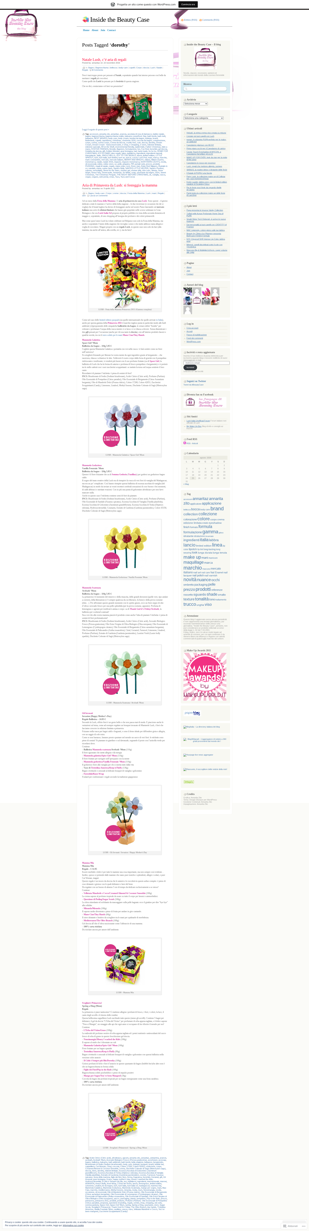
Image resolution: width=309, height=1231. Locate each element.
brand (155, 138)
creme (116, 193)
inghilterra (131, 153)
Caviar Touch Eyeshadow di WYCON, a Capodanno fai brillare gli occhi (204, 153)
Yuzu (117, 177)
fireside (112, 149)
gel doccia (162, 149)
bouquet (144, 1164)
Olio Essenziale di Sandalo (136, 1196)
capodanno (106, 140)
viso (208, 604)
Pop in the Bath (153, 1198)
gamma (210, 531)
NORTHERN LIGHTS (150, 162)
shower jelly (136, 170)
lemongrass (144, 1183)
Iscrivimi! (190, 367)
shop (142, 1203)
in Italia (159, 320)
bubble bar (159, 1164)
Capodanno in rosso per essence (201, 163)
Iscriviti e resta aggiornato (201, 352)
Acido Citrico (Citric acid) (100, 1158)
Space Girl (104, 1205)
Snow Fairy (96, 172)
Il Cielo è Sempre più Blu (112, 1181)
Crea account (192, 328)
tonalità (202, 599)
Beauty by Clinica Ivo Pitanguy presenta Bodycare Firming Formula (204, 234)
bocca (195, 509)
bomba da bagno (137, 138)
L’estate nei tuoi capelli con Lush (200, 136)
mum (140, 1190)
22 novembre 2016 (112, 63)
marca (156, 157)
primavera (89, 1201)
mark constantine (92, 160)
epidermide (139, 147)
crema (94, 142)
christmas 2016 (129, 140)
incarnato (209, 536)
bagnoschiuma (98, 136)
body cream (123, 138)
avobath (88, 1160)
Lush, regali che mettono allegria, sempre (204, 166)
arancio (163, 1158)
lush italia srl (132, 1186)
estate (205, 523)
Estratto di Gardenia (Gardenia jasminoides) (120, 1175)
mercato (105, 160)
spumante (148, 1205)
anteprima (154, 1158)
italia (99, 155)
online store (108, 164)
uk (150, 175)
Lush (153, 68)
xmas (111, 177)
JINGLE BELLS (108, 155)
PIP (132, 164)
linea (217, 545)
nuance (204, 579)
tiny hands (151, 1207)
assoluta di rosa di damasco (139, 134)
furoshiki (153, 149)
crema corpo (103, 142)
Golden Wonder (112, 151)
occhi (215, 580)
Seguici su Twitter (196, 381)
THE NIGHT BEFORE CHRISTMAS (132, 175)
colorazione (190, 519)
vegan (88, 177)
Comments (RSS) (210, 20)
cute (139, 142)
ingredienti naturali (154, 153)
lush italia (103, 157)
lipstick (193, 549)
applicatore (195, 503)
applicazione (211, 503)
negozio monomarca (131, 162)
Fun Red (145, 149)
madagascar (144, 1186)
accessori (94, 134)
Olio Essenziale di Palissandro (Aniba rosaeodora (124, 1195)
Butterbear (89, 140)
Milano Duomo (157, 160)
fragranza (137, 1177)
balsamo (103, 1162)
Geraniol (155, 1177)
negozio (117, 162)
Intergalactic (90, 155)
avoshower (152, 1160)
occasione (89, 1192)
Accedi (189, 331)
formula (205, 526)
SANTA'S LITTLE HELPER (136, 168)
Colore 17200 (126, 1166)
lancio (139, 155)
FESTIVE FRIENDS (99, 149)
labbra (214, 540)
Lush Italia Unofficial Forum (198, 421)
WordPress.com (194, 341)
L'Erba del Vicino (124, 1183)
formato (194, 527)
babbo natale (158, 134)
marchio (163, 157)
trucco (189, 604)
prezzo (149, 164)
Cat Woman (101, 1166)
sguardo (199, 594)
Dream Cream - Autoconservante (106, 145)
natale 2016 (108, 162)
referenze (216, 589)
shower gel (125, 170)
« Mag (186, 484)
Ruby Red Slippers (149, 166)
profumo (120, 1201)
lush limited (112, 157)
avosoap (162, 1160)
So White (126, 172)
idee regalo (116, 153)
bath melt (161, 136)
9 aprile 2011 (109, 188)
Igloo (124, 153)
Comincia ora (188, 4)
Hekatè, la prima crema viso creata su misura (206, 133)
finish (186, 527)
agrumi (125, 1158)
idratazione (199, 536)
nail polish (198, 575)
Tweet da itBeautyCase (193, 385)
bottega (148, 138)
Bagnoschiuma (101, 68)
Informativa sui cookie (73, 1225)
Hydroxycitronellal (93, 1181)
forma (129, 1177)
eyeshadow (215, 522)
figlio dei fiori (116, 1177)
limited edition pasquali (109, 320)
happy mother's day (121, 1179)
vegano (95, 177)
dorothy (152, 142)
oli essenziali (90, 164)
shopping (149, 1203)
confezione (150, 1166)
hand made (143, 151)
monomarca (90, 162)
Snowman (117, 172)
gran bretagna (127, 151)
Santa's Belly (118, 168)
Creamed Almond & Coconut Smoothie (101, 1168)
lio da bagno (107, 1186)
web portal (103, 177)
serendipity (97, 170)
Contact (190, 274)
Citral (109, 1166)
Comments (97, 70)
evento (143, 1175)
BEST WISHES (100, 138)
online (99, 164)
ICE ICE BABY (104, 153)
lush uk (122, 157)
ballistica (95, 1162)
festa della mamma (102, 1177)
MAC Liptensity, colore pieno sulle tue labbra (206, 230)
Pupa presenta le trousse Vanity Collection (205, 210)
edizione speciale (92, 147)
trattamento (220, 599)
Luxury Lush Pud (139, 157)
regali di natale (101, 166)
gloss (221, 533)
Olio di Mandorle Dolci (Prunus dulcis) (123, 1192)
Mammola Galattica (93, 1188)
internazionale (153, 1181)
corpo (87, 142)
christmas (116, 140)
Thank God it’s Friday (120, 1207)
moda (134, 1190)
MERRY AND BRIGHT (134, 160)
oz (115, 164)
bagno (88, 136)
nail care (206, 572)
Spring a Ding (137, 1205)
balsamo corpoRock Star (135, 136)
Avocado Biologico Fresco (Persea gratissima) (126, 1160)
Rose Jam (135, 166)
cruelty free (131, 142)
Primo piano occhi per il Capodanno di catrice (206, 148)
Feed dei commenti (195, 338)
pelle (120, 164)
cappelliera (90, 1166)
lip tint (200, 549)
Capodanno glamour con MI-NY (200, 145)
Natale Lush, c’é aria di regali (104, 59)
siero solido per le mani (112, 335)
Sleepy (154, 170)
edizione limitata (154, 145)
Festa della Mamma (135, 193)
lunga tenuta (220, 552)
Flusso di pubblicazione (197, 335)
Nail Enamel (216, 572)
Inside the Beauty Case (119, 19)
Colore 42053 (139, 1166)
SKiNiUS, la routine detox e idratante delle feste (207, 170)
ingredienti (140, 153)
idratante (188, 536)
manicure (213, 558)
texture (189, 599)
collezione (207, 514)
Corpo (139, 68)
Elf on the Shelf (107, 147)
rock (128, 166)
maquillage (193, 562)
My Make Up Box (194, 426)
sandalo (92, 168)
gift (103, 151)
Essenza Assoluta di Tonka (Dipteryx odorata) (118, 1173)
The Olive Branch (138, 1207)
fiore (124, 1177)
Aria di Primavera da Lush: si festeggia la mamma (119, 185)
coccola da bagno (144, 140)
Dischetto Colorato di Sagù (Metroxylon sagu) (146, 1168)
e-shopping (134, 145)
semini (136, 1203)
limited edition (148, 155)
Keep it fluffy (100, 1183)
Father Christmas (153, 147)
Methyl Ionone (117, 1190)
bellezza (113, 68)
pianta (133, 1198)
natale (99, 162)
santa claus (107, 168)
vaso (130, 1209)
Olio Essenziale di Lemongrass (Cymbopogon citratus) (134, 1194)
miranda (127, 1190)
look (194, 552)
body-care (123, 68)
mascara (206, 569)
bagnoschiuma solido (115, 136)
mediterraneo (104, 1190)
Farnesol (151, 1175)
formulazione (130, 149)
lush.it (128, 157)
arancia (123, 134)
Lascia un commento (99, 195)
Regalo (85, 70)
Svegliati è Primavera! (101, 1207)
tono (212, 599)
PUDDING (89, 166)
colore (203, 518)
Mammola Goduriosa (112, 1188)
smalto (222, 594)
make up (192, 557)
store (157, 172)
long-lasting (209, 549)
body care (112, 138)
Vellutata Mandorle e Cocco (145, 1209)
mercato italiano (116, 160)
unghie (200, 604)
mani (150, 157)
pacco (116, 1198)
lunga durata (205, 552)
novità (163, 162)
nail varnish (210, 575)
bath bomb (151, 136)
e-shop (125, 145)
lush (96, 157)
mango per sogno (148, 1188)
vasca (162, 175)
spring (128, 1205)
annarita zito (104, 134)
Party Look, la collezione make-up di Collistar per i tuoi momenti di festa (206, 177)
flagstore (120, 149)
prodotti (156, 164)
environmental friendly (124, 147)
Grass (109, 1179)
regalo (111, 166)
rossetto (188, 594)
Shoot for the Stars (111, 170)
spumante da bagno (145, 172)
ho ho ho (152, 151)
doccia (146, 68)
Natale (159, 68)
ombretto (188, 584)
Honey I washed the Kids (142, 1179)
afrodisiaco (116, 1158)
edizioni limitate (111, 1171)
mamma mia (156, 1186)
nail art (197, 572)
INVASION (89, 1183)
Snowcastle (107, 172)
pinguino (126, 164)
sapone (88, 170)
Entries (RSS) (190, 20)
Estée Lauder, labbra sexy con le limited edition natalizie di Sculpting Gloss (207, 183)
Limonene (89, 1186)
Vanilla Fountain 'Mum (103, 1209)
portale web (140, 164)
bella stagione (137, 1162)
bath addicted (114, 1162)
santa (98, 168)
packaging (124, 1198)
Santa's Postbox (156, 168)
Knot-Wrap (111, 1183)
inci (125, 1181)
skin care (146, 170)
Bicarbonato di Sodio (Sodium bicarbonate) (103, 1164)
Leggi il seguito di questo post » (95, 129)
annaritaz (96, 63)
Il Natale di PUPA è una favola (199, 173)
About (189, 267)
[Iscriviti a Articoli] (184, 443)
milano (147, 160)
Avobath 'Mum (99, 1160)
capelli (132, 68)
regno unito (120, 166)
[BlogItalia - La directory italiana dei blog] (201, 727)
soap (133, 172)
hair (135, 151)
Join (188, 271)
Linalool (98, 1186)
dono (94, 1171)
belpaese (89, 138)
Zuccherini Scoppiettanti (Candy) (113, 1211)
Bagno (91, 68)
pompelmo (141, 1198)
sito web (158, 1203)
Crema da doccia (117, 142)
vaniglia (155, 175)
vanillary (117, 1209)
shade (212, 594)
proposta (104, 1203)
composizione (159, 140)
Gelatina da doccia (93, 151)
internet (163, 1181)
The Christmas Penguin (105, 175)
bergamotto (158, 1162)
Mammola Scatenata (131, 1188)
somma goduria (92, 1205)
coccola (115, 1166)
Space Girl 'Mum (117, 1205)
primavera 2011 (102, 1201)
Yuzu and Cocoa (128, 177)
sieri (84, 195)
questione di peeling (117, 1203)
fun (139, 149)
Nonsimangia (149, 1190)
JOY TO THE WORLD (126, 155)
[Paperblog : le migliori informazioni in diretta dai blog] (192, 715)
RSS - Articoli (192, 443)
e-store (143, 145)
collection (190, 514)
